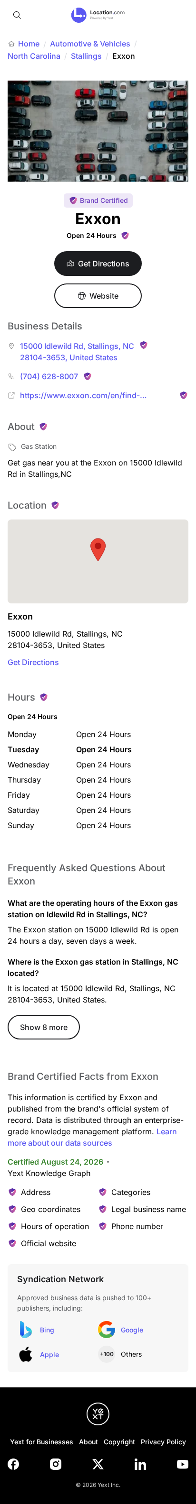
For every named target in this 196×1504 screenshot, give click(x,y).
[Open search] (17, 15)
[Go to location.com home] (98, 15)
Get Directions (33, 662)
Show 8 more (44, 1027)
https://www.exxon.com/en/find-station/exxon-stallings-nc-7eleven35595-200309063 (97, 396)
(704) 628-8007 (49, 376)
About (88, 1442)
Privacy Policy (163, 1442)
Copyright (119, 1442)
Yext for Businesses (41, 1442)
